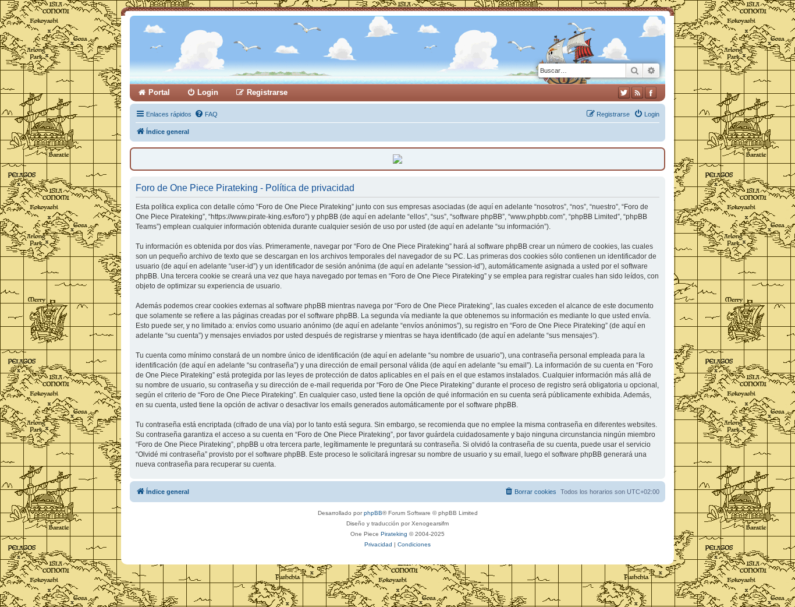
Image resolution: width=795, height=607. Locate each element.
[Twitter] (624, 92)
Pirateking (394, 534)
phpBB (373, 513)
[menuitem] (206, 114)
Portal (159, 92)
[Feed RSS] (637, 92)
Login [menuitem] (207, 92)
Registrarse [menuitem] (267, 92)
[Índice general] (268, 50)
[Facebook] (650, 92)
